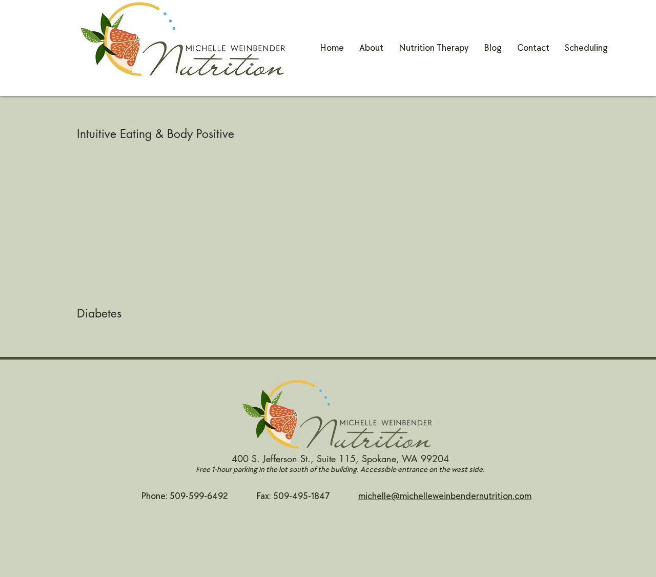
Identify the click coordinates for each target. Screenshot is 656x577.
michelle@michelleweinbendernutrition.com (444, 496)
